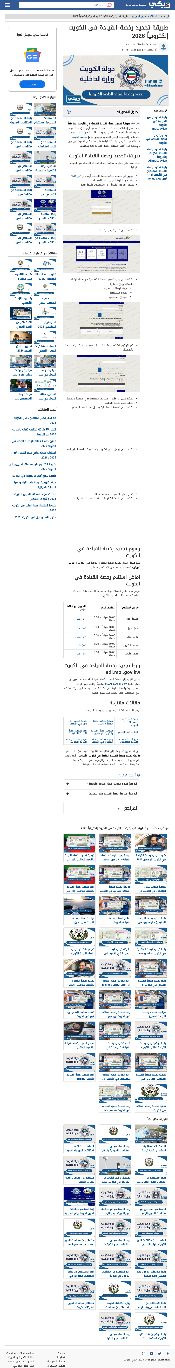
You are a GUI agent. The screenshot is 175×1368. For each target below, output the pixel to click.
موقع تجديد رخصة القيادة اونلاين (102, 722)
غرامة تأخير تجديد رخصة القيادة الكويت (129, 722)
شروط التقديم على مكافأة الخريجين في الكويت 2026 (32, 467)
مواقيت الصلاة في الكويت (20, 1353)
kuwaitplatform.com (116, 684)
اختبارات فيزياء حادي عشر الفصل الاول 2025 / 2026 (33, 455)
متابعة (32, 84)
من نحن (61, 1353)
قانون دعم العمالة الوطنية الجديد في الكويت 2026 (34, 444)
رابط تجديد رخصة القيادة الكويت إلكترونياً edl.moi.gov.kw (157, 155)
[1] (129, 167)
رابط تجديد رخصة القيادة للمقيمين (78, 732)
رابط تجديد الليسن (128, 732)
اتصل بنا (61, 1357)
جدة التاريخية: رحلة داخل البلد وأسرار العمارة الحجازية (34, 485)
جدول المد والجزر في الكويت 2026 (35, 517)
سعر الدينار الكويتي (23, 1366)
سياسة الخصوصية (56, 1361)
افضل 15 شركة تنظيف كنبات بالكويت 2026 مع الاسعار (34, 432)
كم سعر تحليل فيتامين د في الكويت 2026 (35, 420)
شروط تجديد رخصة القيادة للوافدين (128, 740)
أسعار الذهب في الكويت (21, 1361)
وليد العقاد (129, 44)
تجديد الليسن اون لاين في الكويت (78, 722)
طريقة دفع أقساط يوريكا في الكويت (34, 475)
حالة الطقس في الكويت (21, 1357)
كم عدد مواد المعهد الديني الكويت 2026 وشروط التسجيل (35, 497)
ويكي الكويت (79, 137)
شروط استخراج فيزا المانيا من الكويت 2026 (34, 508)
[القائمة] (7, 5)
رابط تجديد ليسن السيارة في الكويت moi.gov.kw (157, 122)
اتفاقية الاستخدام (56, 1366)
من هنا (76, 176)
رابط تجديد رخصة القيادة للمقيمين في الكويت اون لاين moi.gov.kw (157, 172)
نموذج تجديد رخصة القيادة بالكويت (77, 740)
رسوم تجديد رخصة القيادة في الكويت (156, 138)
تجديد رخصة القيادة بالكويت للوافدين (102, 732)
